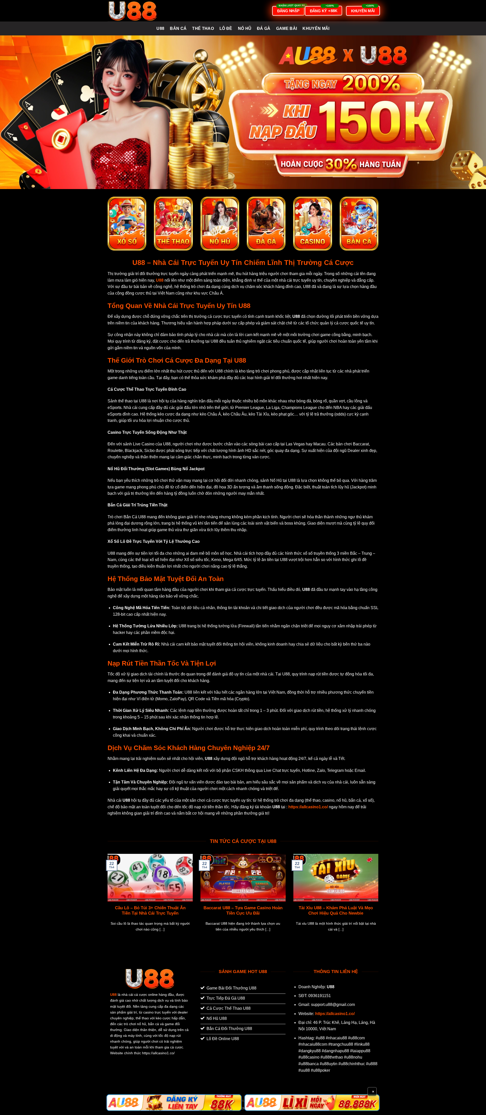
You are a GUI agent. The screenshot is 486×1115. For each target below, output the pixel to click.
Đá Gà (264, 28)
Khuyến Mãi (315, 28)
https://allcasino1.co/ (335, 1013)
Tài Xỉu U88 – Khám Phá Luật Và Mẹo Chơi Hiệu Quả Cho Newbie (336, 910)
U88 (160, 28)
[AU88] (174, 1102)
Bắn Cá (178, 28)
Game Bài (286, 28)
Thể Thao (203, 28)
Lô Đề (225, 28)
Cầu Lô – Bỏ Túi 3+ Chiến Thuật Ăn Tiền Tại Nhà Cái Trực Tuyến (150, 910)
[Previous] (106, 899)
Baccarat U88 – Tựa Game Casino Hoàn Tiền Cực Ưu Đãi (243, 910)
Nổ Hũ (245, 28)
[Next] (379, 899)
